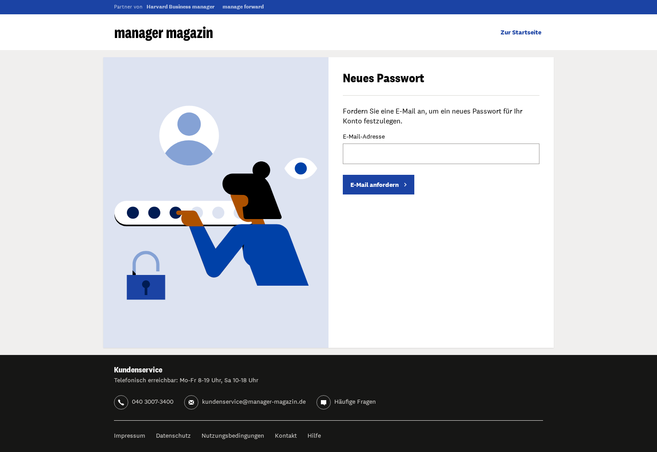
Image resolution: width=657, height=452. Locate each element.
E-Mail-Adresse (364, 136)
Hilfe (314, 435)
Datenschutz (173, 435)
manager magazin (164, 33)
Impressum (129, 435)
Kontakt (286, 435)
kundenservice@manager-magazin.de (254, 401)
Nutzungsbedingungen (233, 435)
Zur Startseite (521, 32)
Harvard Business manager (181, 7)
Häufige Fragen (355, 401)
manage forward (243, 7)
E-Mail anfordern (374, 185)
